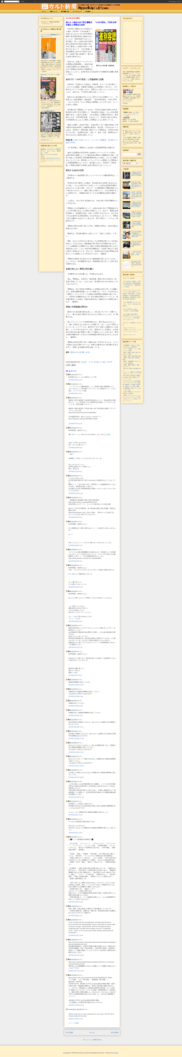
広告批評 (132, 375)
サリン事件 (128, 354)
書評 (126, 377)
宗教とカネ (128, 386)
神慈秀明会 (133, 297)
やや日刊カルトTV (47, 23)
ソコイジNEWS (127, 137)
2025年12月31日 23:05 (76, 1005)
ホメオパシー (126, 366)
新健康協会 (126, 297)
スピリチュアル (132, 383)
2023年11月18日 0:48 (75, 696)
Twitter (46, 153)
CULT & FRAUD (52, 154)
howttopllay (72, 1009)
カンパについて (77, 11)
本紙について (53, 11)
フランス (129, 400)
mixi (125, 374)
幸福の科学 (128, 283)
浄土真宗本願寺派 (134, 295)
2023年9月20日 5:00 (75, 447)
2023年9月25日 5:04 (75, 561)
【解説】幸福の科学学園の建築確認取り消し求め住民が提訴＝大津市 (136, 214)
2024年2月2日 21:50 (75, 832)
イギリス (127, 397)
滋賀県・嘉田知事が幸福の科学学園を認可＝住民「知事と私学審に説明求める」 (136, 195)
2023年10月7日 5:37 (75, 675)
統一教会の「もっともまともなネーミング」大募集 (131, 114)
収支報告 (87, 11)
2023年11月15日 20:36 (76, 685)
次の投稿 (69, 1033)
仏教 (132, 388)
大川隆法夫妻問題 (133, 121)
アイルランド (132, 395)
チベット (130, 399)
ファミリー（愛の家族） (133, 318)
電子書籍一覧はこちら (47, 140)
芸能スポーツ (136, 377)
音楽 (130, 377)
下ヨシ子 (136, 392)
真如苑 (127, 299)
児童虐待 (130, 363)
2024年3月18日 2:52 (75, 915)
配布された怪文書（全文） (81, 352)
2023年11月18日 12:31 (76, 727)
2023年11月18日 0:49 (75, 715)
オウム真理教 (130, 278)
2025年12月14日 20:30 (76, 971)
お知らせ (133, 345)
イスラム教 (127, 390)
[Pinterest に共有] (75, 365)
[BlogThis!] (69, 365)
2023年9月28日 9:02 (75, 621)
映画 (127, 375)
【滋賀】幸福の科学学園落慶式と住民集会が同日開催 (136, 174)
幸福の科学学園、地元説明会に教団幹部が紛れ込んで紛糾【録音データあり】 (136, 185)
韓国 (139, 397)
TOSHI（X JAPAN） (128, 393)
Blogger (115, 1053)
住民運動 (135, 368)
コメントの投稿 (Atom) (94, 1039)
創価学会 (132, 299)
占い (132, 381)
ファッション (128, 379)
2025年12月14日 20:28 (76, 955)
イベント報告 (128, 350)
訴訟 (137, 352)
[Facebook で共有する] (73, 365)
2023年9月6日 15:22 (75, 393)
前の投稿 (114, 1033)
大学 (135, 361)
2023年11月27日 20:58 (76, 777)
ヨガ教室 (132, 384)
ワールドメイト (131, 334)
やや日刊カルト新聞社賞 (130, 347)
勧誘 (130, 368)
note (48, 151)
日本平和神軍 (134, 311)
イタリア (134, 397)
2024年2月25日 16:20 (75, 902)
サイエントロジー (132, 290)
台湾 (125, 399)
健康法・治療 (135, 365)
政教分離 (134, 356)
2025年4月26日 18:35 (75, 935)
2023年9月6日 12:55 (75, 380)
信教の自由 (131, 358)
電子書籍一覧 (65, 11)
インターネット (132, 374)
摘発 (133, 352)
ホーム (44, 11)
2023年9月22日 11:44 (75, 493)
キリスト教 (137, 388)
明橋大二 (130, 392)
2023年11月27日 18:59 (76, 766)
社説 (138, 345)
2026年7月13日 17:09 (75, 1019)
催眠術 (127, 384)
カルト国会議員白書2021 (48, 111)
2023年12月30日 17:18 (76, 797)
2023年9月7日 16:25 (75, 423)
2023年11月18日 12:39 (76, 752)
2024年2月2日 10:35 (75, 815)
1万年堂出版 (137, 372)
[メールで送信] (67, 365)
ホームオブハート (129, 319)
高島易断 (129, 302)
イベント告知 (137, 349)
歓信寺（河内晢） (132, 281)
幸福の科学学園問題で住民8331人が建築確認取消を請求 (136, 244)
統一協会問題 (132, 119)
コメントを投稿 (73, 1023)
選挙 (125, 358)
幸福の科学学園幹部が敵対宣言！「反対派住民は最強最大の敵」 (136, 234)
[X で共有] (71, 365)
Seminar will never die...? (53, 158)
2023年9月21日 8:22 (75, 471)
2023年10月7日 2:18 (75, 647)
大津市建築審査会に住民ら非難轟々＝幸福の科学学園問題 (136, 224)
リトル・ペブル (132, 331)
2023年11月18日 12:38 (76, 738)
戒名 (134, 386)
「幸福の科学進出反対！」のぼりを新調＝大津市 (136, 253)
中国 (135, 399)
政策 (139, 356)
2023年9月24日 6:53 (75, 517)
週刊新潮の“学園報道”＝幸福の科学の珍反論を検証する (136, 264)
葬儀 (138, 386)
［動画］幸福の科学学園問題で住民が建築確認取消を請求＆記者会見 (136, 204)
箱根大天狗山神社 (132, 314)
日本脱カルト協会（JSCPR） (103, 362)
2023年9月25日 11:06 (75, 587)
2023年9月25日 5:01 (75, 545)
